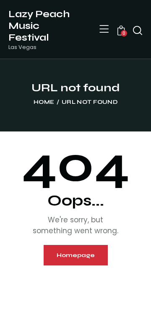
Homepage (76, 255)
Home (44, 102)
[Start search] (137, 30)
